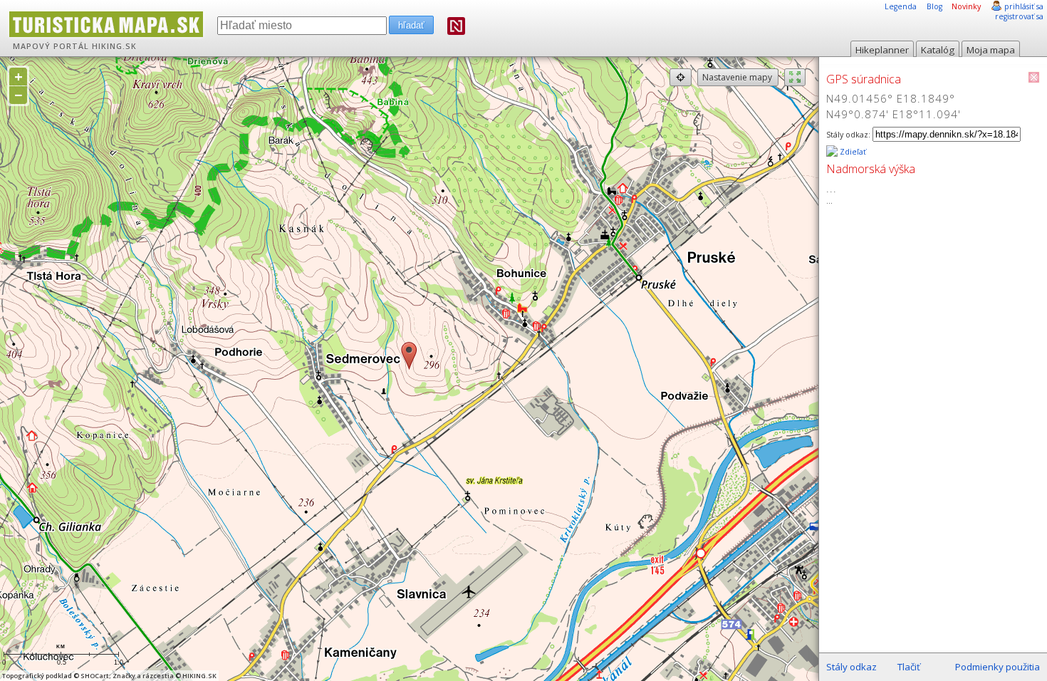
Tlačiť (908, 666)
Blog (934, 6)
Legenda (901, 6)
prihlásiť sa (1023, 6)
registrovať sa (1019, 16)
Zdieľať (852, 152)
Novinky (966, 6)
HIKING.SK (114, 46)
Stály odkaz (851, 666)
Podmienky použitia (997, 666)
